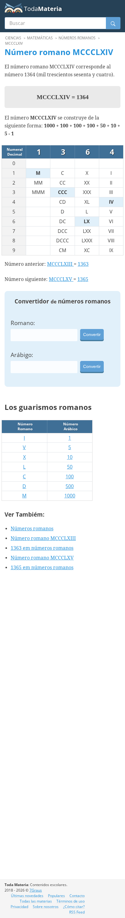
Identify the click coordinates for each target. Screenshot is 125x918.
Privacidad (19, 906)
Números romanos (32, 529)
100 (70, 476)
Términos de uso (70, 901)
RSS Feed (77, 912)
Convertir (92, 334)
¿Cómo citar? (74, 906)
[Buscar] (113, 23)
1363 (83, 264)
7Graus (35, 890)
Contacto (77, 895)
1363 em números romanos (42, 548)
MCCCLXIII (60, 264)
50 (70, 466)
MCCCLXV (61, 279)
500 (70, 486)
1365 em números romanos (42, 567)
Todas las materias (36, 901)
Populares (56, 895)
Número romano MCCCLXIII (43, 538)
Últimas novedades (27, 895)
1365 (82, 279)
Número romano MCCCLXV (42, 558)
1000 (69, 495)
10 (70, 457)
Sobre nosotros (46, 906)
